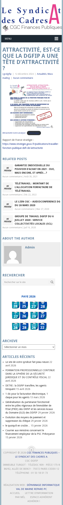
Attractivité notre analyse (13, 133)
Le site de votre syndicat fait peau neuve (27, 362)
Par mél (20, 497)
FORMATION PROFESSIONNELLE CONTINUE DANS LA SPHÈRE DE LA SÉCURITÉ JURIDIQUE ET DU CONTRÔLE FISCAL (30, 374)
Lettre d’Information (39, 493)
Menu (8, 38)
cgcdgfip (7, 74)
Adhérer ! (33, 501)
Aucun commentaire (23, 78)
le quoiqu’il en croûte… (17, 425)
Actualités (42, 74)
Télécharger (34, 133)
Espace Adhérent (41, 497)
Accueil (15, 493)
